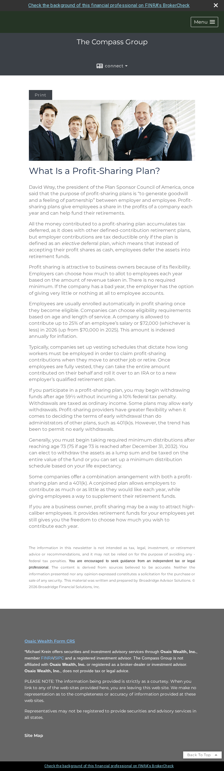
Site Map (33, 735)
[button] (204, 22)
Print (40, 95)
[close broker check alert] (216, 5)
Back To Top (199, 755)
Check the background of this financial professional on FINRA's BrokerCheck (109, 5)
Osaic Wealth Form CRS (49, 641)
